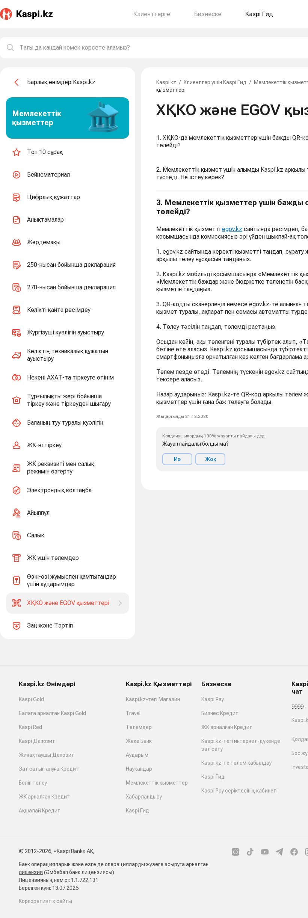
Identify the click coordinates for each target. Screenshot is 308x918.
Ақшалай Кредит (39, 811)
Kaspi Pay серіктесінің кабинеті (239, 791)
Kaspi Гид (137, 811)
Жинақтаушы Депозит (46, 755)
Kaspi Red (30, 727)
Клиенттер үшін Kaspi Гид (215, 82)
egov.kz (232, 229)
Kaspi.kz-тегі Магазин (153, 699)
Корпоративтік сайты (45, 901)
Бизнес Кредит (220, 713)
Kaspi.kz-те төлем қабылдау (236, 763)
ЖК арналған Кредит (44, 797)
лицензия (31, 872)
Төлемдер (139, 727)
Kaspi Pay (212, 699)
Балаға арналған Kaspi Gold (52, 713)
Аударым (137, 755)
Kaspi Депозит (37, 741)
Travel (133, 713)
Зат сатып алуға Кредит (49, 769)
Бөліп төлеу (33, 783)
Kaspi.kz (166, 82)
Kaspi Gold (31, 699)
